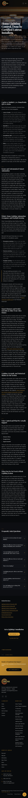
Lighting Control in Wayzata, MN (9, 608)
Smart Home (18, 710)
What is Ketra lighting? (14, 566)
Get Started (13, 634)
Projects (3, 708)
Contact (3, 715)
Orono (3, 767)
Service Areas (5, 710)
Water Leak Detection (20, 736)
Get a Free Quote (13, 669)
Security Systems (19, 730)
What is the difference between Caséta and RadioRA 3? (14, 559)
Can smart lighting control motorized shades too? (14, 579)
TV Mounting (18, 708)
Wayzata (3, 755)
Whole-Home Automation (7, 617)
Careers (3, 713)
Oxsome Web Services (6, 791)
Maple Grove (4, 764)
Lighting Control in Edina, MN (8, 606)
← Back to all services (6, 649)
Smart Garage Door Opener (19, 739)
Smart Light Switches (19, 723)
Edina (3, 762)
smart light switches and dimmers (15, 348)
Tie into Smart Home (6, 614)
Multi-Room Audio (19, 716)
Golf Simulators (18, 746)
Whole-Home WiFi (19, 728)
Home (3, 654)
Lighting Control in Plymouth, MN (9, 604)
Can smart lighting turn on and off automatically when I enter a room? (14, 552)
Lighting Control (18, 721)
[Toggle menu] (25, 3)
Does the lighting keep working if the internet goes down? (14, 586)
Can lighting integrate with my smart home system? (14, 572)
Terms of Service (17, 794)
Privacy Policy (10, 794)
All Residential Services (7, 612)
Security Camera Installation (19, 733)
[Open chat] (24, 794)
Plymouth (4, 753)
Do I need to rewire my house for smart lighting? (14, 538)
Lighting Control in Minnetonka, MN (10, 610)
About (3, 706)
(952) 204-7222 (14, 638)
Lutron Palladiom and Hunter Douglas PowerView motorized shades (13, 392)
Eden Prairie (4, 760)
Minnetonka (4, 757)
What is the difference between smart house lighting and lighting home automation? (14, 545)
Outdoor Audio (18, 719)
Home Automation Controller (19, 714)
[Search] (23, 3)
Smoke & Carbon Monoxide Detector (19, 743)
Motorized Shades (19, 726)
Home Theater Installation (20, 706)
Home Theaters (18, 704)
